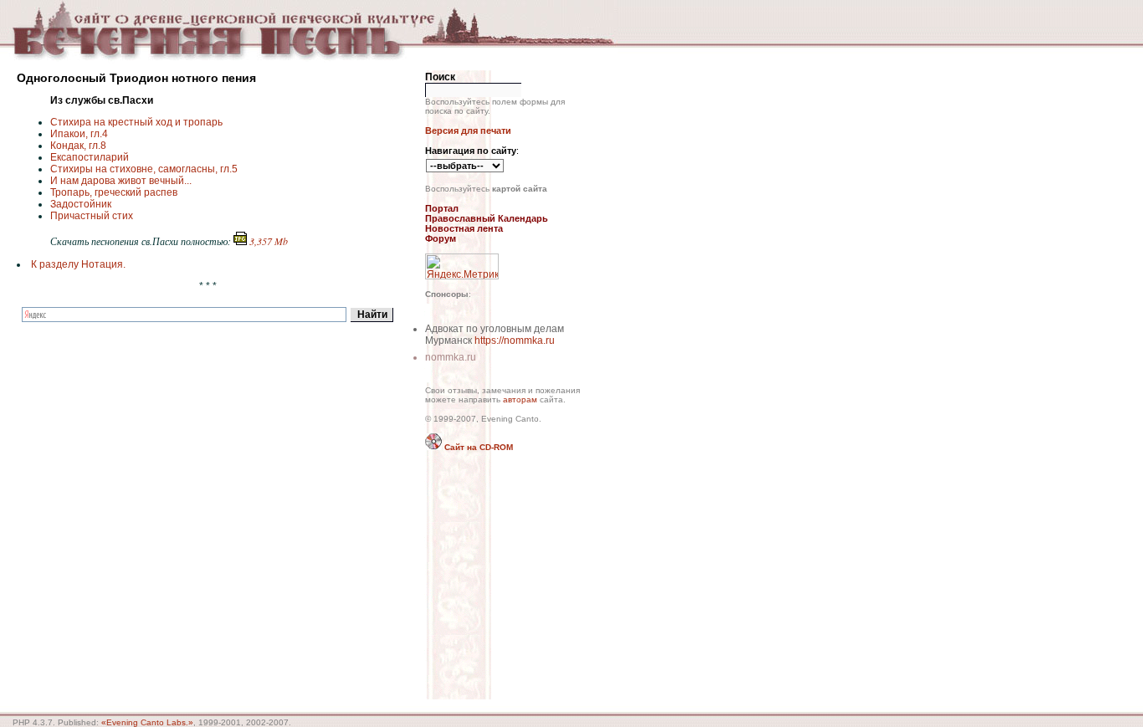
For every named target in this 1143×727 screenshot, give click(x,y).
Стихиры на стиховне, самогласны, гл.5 (144, 169)
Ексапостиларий (89, 157)
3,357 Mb (267, 241)
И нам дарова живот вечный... (121, 181)
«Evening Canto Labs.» (147, 722)
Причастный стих (91, 216)
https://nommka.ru (514, 340)
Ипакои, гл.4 (79, 134)
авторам (520, 399)
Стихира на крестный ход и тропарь (136, 122)
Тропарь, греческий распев (113, 192)
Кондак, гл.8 (78, 145)
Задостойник (80, 204)
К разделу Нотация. (78, 264)
